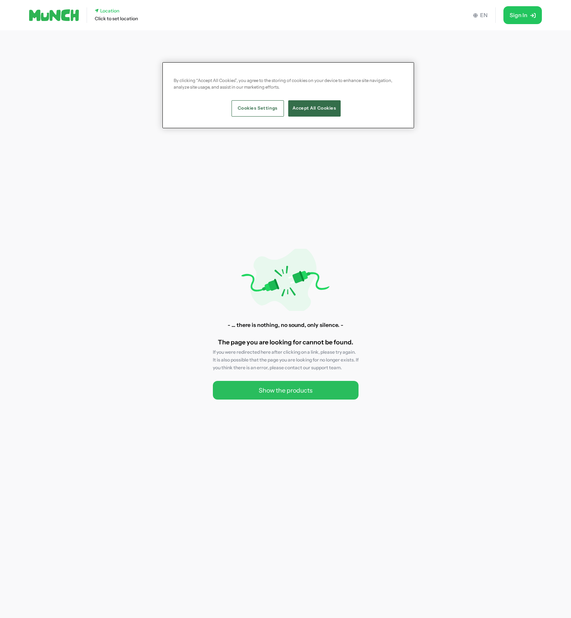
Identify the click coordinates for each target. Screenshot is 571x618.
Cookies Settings (258, 108)
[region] (288, 95)
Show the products (286, 390)
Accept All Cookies (314, 108)
